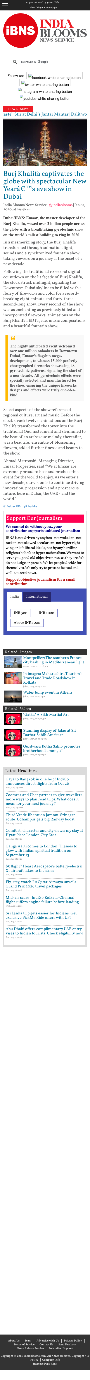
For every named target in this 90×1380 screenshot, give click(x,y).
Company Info (51, 1360)
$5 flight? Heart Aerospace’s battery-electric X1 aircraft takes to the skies (44, 869)
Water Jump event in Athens (48, 692)
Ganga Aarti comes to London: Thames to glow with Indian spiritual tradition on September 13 (41, 851)
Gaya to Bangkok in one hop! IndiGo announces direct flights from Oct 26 (37, 781)
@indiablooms (61, 205)
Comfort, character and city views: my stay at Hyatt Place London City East (44, 833)
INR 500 (20, 612)
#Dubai (9, 506)
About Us (14, 1341)
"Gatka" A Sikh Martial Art (46, 715)
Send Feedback (67, 1345)
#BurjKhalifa (26, 506)
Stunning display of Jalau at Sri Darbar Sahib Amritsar (49, 733)
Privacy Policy (73, 1341)
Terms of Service (24, 1345)
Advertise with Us (47, 1341)
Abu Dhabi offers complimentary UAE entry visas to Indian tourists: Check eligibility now (44, 931)
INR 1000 (46, 612)
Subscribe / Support (61, 1349)
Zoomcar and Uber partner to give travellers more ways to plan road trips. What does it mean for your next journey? (44, 799)
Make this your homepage (43, 8)
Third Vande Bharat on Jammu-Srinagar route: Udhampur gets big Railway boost (40, 817)
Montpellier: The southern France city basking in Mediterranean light (53, 660)
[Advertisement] (45, 1140)
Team (28, 1341)
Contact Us (46, 1345)
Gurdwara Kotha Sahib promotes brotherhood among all (51, 749)
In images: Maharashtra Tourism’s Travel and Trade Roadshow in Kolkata (52, 678)
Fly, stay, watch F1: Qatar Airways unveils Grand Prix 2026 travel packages (41, 884)
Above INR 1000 (27, 622)
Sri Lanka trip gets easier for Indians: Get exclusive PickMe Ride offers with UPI (41, 916)
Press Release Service (30, 1349)
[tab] (14, 597)
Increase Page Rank (45, 1364)
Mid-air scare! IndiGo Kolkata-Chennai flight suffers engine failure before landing (42, 900)
